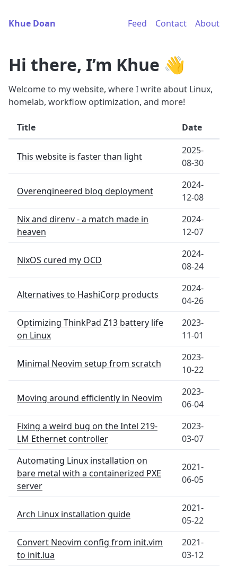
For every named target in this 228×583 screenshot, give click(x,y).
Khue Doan (32, 23)
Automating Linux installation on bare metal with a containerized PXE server (89, 473)
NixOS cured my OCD (59, 260)
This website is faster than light (79, 156)
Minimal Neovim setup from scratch (89, 363)
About (207, 23)
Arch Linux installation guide (73, 514)
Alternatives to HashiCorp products (88, 294)
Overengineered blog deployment (85, 191)
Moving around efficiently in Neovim (89, 398)
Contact (171, 23)
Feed (137, 23)
